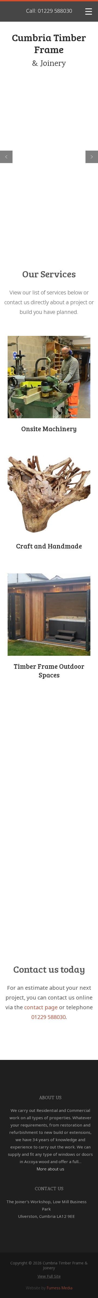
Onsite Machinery (49, 428)
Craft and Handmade (49, 545)
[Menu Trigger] (88, 11)
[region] (49, 157)
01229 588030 (48, 1017)
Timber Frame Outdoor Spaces (49, 670)
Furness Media (59, 1287)
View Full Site (49, 1276)
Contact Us (49, 1189)
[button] (6, 157)
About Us (50, 1098)
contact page (41, 1007)
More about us (50, 1169)
